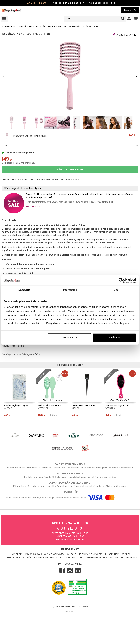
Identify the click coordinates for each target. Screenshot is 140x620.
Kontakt (71, 554)
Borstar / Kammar (57, 26)
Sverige (69, 611)
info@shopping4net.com (70, 539)
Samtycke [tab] (24, 289)
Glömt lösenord (54, 554)
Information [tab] (70, 289)
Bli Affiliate (112, 554)
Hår (43, 26)
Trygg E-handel (130, 557)
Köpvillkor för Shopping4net (44, 557)
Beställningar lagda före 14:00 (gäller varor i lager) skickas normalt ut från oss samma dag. (70, 475)
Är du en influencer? (90, 554)
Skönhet (22, 26)
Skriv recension (48, 179)
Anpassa (67, 337)
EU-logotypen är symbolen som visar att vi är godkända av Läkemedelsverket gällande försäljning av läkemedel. (70, 484)
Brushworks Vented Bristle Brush (84, 26)
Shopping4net (8, 26)
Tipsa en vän (71, 179)
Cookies (126, 554)
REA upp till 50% (35, 3)
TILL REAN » (33, 206)
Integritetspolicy (14, 557)
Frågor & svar (33, 554)
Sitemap (83, 607)
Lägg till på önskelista (19, 179)
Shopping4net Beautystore (102, 557)
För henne (33, 26)
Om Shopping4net (74, 557)
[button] (135, 19)
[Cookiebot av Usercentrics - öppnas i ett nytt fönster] (121, 280)
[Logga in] (129, 19)
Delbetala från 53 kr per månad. (18, 163)
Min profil (17, 554)
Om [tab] (116, 289)
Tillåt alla (114, 337)
